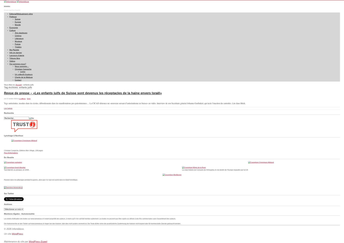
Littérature (19, 38)
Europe (18, 22)
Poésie (18, 44)
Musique (18, 41)
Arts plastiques (21, 33)
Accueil (19, 85)
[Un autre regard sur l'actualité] (10, 2)
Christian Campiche (23, 69)
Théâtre (18, 47)
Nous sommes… (22, 66)
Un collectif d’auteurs (24, 74)
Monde (18, 25)
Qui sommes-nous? (17, 64)
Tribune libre (14, 58)
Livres (22, 72)
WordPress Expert (38, 241)
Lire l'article (8, 108)
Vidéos (12, 61)
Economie (13, 28)
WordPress (17, 234)
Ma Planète (14, 50)
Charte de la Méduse (24, 77)
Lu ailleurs (22, 98)
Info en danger (15, 53)
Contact (18, 80)
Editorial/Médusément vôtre (21, 14)
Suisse (17, 19)
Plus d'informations (11, 153)
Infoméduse (7, 6)
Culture (12, 30)
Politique (13, 17)
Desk (29, 98)
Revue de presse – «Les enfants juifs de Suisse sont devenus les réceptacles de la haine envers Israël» (83, 93)
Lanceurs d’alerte (16, 55)
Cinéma (18, 36)
